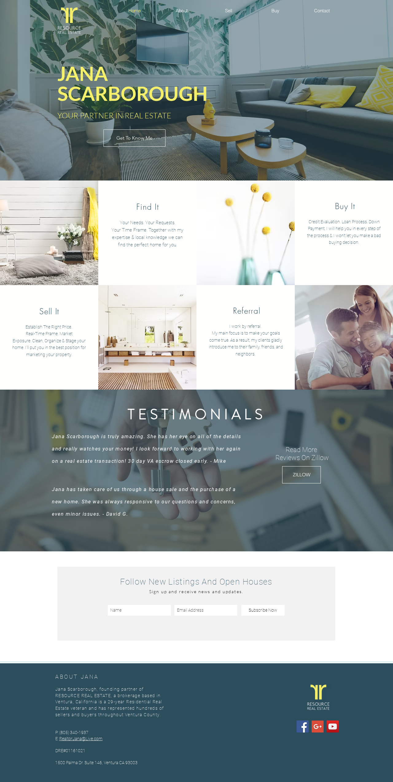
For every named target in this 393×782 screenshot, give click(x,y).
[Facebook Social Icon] (303, 726)
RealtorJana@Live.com (81, 738)
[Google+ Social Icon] (318, 726)
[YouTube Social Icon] (333, 726)
